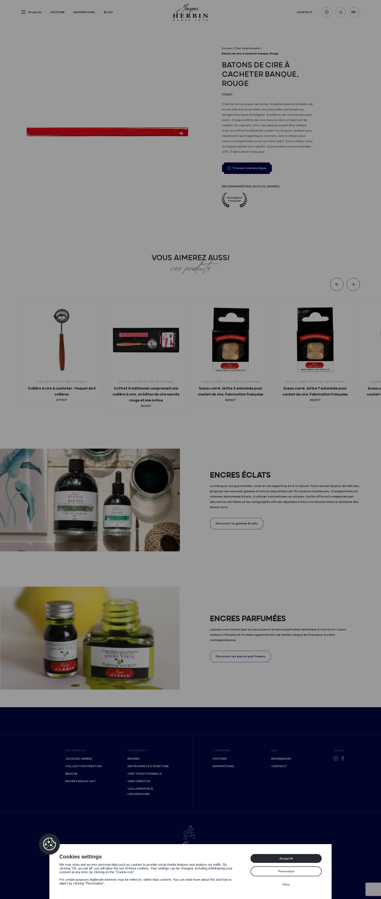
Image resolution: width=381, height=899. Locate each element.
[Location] (326, 12)
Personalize (286, 871)
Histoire (57, 12)
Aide (274, 750)
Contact (305, 12)
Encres (133, 759)
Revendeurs (281, 759)
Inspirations (84, 12)
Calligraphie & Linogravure (140, 791)
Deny (286, 884)
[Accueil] (190, 12)
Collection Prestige (83, 766)
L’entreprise (221, 750)
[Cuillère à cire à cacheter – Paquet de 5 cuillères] (61, 340)
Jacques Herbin (78, 759)
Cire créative (138, 781)
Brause (71, 774)
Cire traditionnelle (144, 774)
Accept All (286, 858)
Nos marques (75, 750)
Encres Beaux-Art (80, 781)
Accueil (227, 48)
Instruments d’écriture (148, 766)
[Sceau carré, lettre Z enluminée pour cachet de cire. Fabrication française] (230, 340)
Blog (108, 12)
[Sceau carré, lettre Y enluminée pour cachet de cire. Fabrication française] (315, 340)
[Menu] (23, 12)
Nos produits (137, 750)
